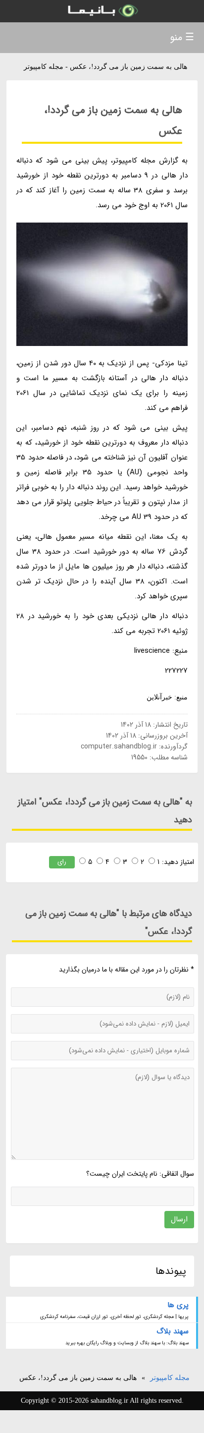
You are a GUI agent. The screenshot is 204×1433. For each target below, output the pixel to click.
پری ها (177, 1305)
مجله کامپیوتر (170, 1377)
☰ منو (182, 37)
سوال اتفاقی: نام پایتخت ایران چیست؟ (140, 1173)
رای (61, 862)
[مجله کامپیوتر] (102, 11)
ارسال (179, 1219)
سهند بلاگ (172, 1331)
